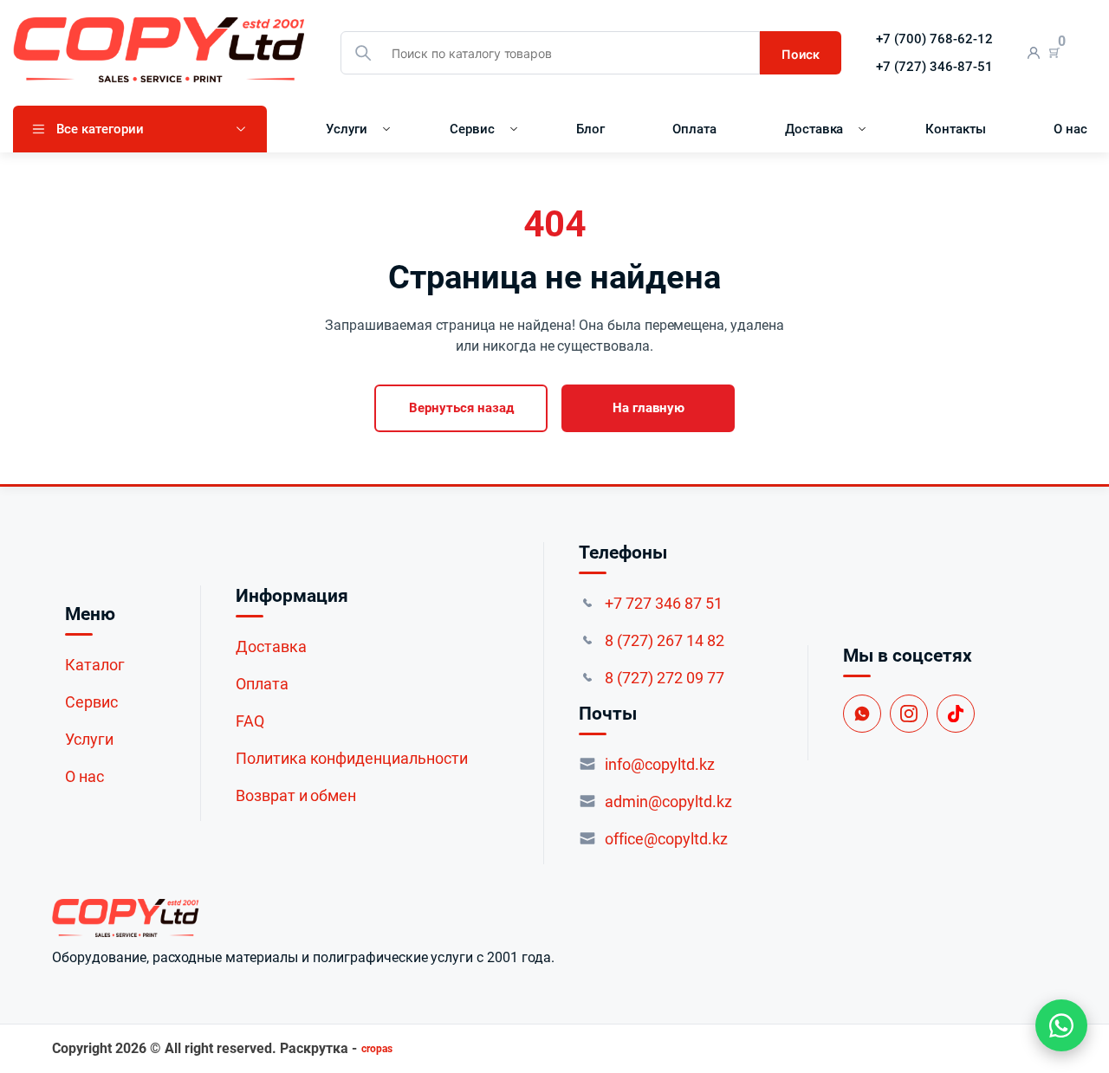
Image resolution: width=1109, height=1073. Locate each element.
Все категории (100, 129)
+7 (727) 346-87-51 (934, 66)
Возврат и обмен (296, 795)
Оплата (694, 129)
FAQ (250, 721)
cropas (376, 1049)
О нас (1070, 129)
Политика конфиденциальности (352, 758)
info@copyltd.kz (660, 764)
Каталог (95, 665)
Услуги (346, 129)
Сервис (472, 129)
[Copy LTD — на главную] (303, 918)
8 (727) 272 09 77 (664, 678)
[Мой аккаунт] (1034, 53)
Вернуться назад (461, 408)
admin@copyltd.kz (668, 801)
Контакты (955, 129)
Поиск (800, 54)
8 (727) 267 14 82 (664, 640)
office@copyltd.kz (666, 839)
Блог (590, 129)
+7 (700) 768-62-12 (934, 39)
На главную (648, 408)
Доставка (814, 129)
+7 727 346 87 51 (664, 603)
